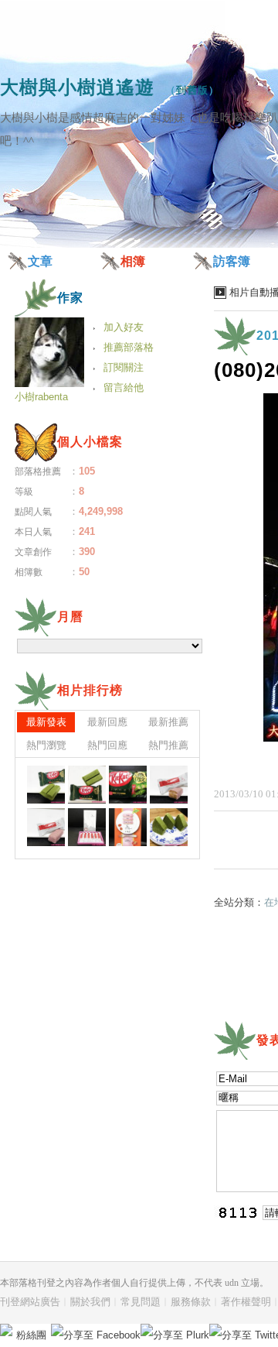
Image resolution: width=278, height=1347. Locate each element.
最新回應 (107, 722)
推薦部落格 (128, 347)
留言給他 (123, 387)
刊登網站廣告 (30, 1302)
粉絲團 (31, 1335)
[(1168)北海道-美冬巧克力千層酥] (169, 785)
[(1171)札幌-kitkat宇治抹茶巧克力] (46, 785)
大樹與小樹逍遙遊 (77, 87)
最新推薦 (168, 722)
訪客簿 (231, 261)
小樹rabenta (41, 397)
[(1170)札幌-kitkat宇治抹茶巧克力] (87, 785)
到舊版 (192, 90)
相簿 (132, 261)
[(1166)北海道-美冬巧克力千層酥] (87, 827)
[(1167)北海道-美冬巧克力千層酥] (46, 827)
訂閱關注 (123, 367)
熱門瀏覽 (46, 745)
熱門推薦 (168, 745)
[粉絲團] (6, 1330)
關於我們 (90, 1302)
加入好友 (123, 327)
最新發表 (46, 722)
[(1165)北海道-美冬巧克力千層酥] (128, 827)
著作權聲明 (246, 1302)
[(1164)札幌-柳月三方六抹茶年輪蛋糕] (169, 827)
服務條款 (191, 1302)
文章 (40, 261)
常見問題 (140, 1302)
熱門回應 (107, 745)
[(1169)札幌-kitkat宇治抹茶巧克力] (128, 785)
